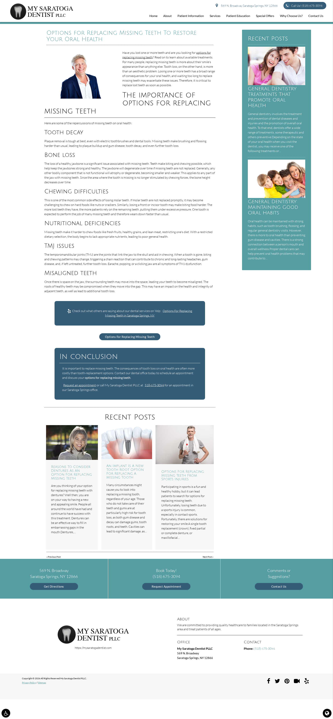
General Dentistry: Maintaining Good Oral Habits (273, 207)
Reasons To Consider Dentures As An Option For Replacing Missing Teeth (71, 472)
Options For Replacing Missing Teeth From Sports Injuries (182, 475)
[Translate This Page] (327, 713)
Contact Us (315, 16)
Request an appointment (79, 385)
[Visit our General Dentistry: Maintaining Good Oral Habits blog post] (276, 197)
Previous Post (54, 557)
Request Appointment (166, 586)
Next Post (207, 557)
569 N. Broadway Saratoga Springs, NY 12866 (249, 6)
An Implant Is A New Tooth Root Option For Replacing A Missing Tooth (125, 471)
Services (215, 16)
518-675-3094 (154, 385)
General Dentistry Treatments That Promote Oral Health (272, 97)
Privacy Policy (29, 682)
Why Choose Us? (291, 16)
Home (153, 16)
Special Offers (265, 16)
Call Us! (306, 6)
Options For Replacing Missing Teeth (130, 336)
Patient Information (190, 16)
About (167, 16)
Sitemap (42, 682)
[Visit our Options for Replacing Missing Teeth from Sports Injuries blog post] (185, 444)
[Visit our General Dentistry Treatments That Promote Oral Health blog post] (276, 84)
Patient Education (238, 16)
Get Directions (54, 586)
